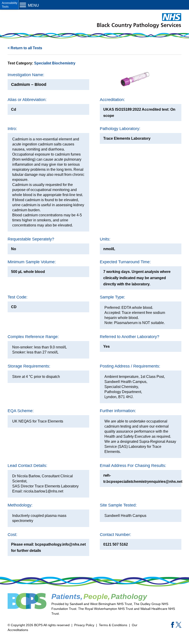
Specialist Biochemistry (54, 63)
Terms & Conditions (113, 625)
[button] (9, 4)
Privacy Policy (84, 625)
